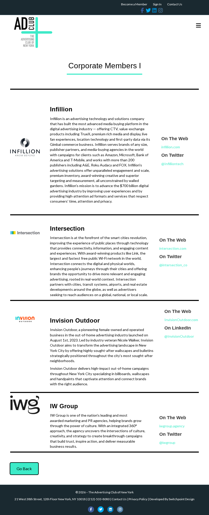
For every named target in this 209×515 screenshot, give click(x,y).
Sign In (157, 4)
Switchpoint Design (181, 499)
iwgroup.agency (172, 426)
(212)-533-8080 (99, 499)
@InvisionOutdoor (179, 336)
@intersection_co (173, 265)
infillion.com (170, 147)
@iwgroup (167, 442)
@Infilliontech (172, 164)
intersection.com (172, 248)
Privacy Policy (138, 499)
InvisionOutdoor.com (181, 320)
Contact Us (174, 4)
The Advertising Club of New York (111, 492)
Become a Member (134, 4)
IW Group (64, 406)
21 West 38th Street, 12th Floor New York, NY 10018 (50, 499)
